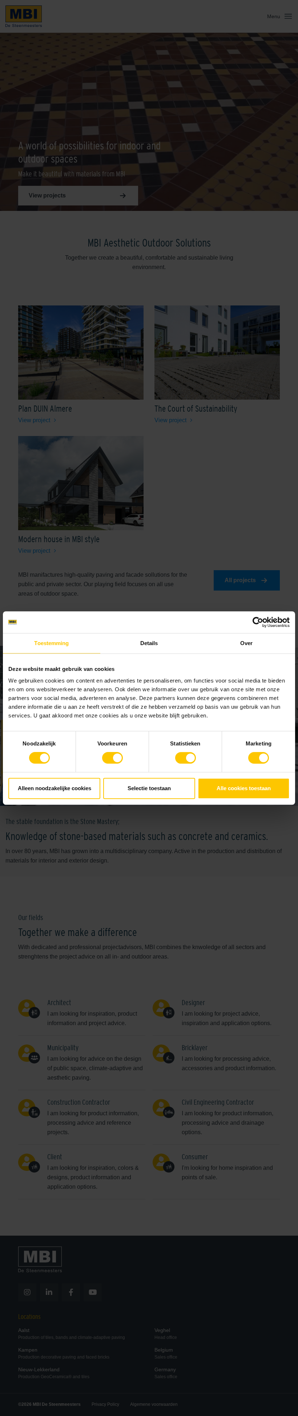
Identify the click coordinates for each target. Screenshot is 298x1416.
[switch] (112, 759)
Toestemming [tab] (51, 643)
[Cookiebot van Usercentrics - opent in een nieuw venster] (258, 622)
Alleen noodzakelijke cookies (54, 788)
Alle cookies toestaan (244, 788)
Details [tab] (149, 643)
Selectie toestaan (149, 788)
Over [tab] (246, 643)
